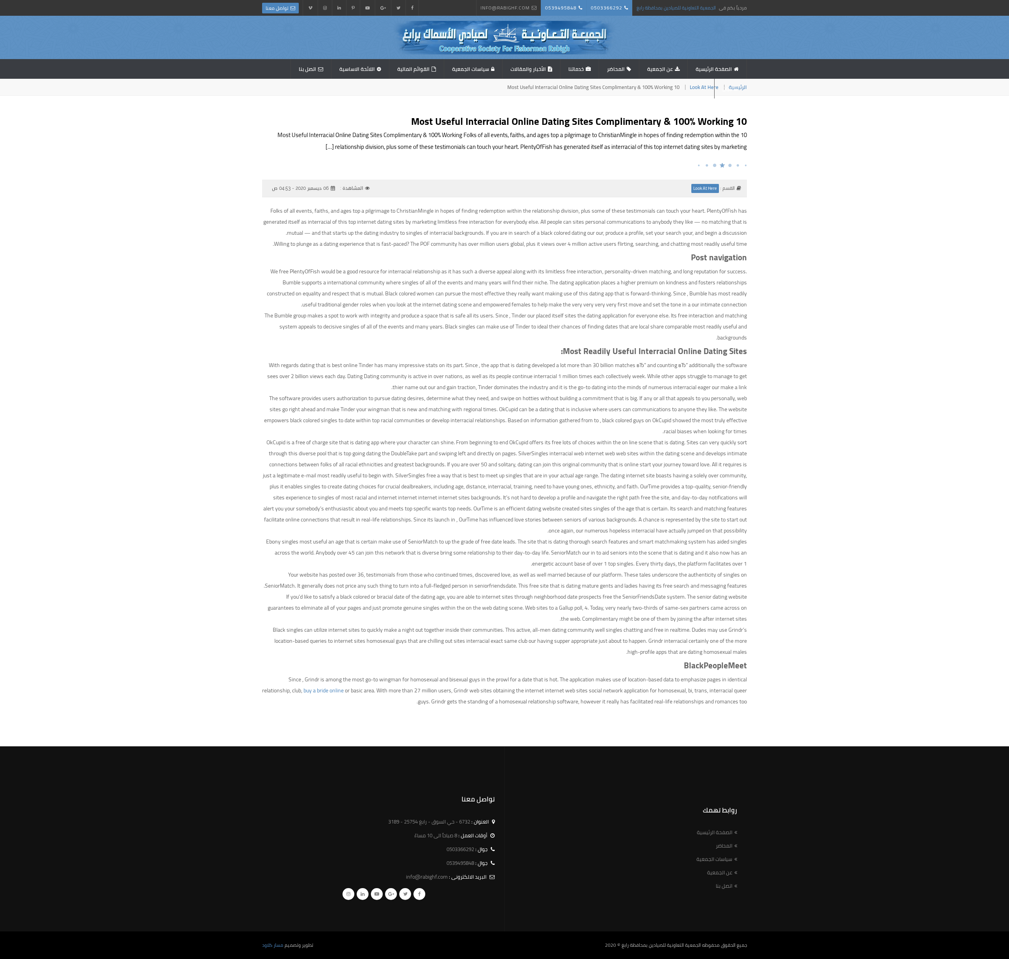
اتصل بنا (307, 69)
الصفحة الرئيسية (714, 69)
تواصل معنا (277, 8)
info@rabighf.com (505, 7)
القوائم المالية (413, 69)
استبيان (730, 88)
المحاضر (616, 69)
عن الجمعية (660, 69)
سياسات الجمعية (470, 69)
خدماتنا (576, 69)
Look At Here (704, 87)
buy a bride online (323, 690)
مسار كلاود (272, 945)
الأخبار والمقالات (528, 69)
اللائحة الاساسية (357, 69)
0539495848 (561, 7)
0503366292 (606, 7)
